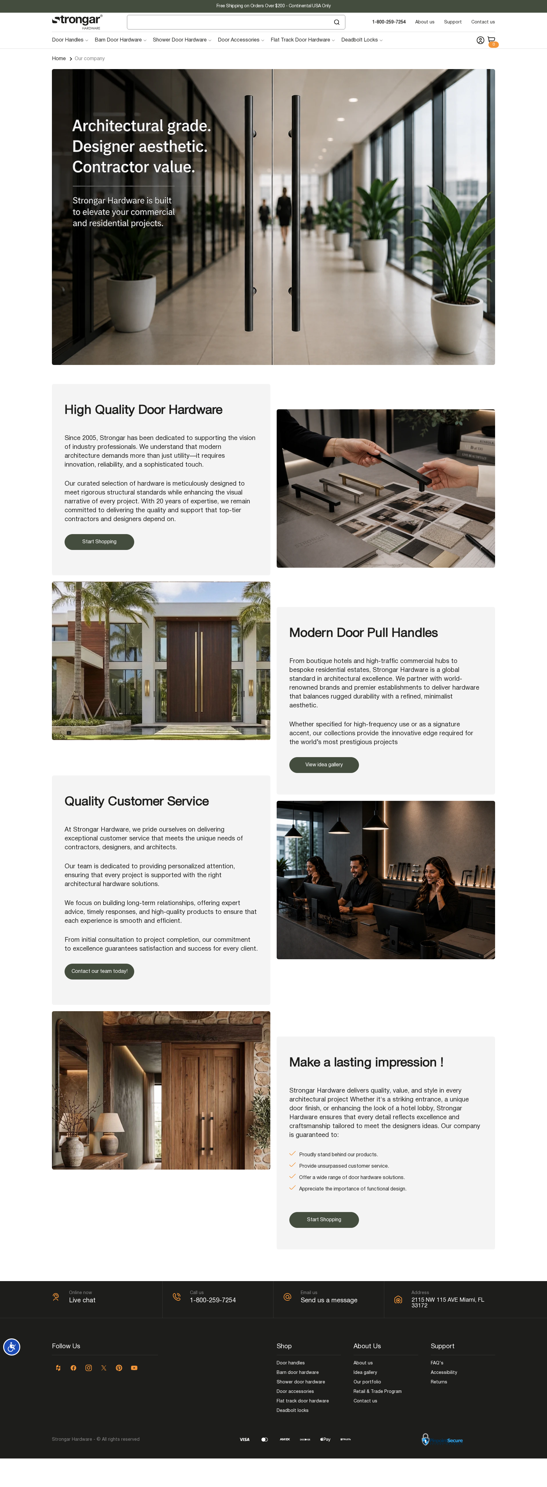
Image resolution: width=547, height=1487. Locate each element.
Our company (90, 59)
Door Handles (68, 40)
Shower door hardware (301, 1382)
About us (425, 22)
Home (59, 59)
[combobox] (236, 22)
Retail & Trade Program (378, 1392)
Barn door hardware (298, 1373)
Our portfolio (367, 1382)
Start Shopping (99, 542)
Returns (439, 1382)
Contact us (483, 22)
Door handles (291, 1363)
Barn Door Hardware (118, 40)
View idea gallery (324, 765)
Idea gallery (365, 1373)
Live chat (82, 1301)
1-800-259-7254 (389, 22)
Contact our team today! (100, 971)
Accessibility (444, 1373)
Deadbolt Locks (359, 40)
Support (453, 22)
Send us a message (329, 1301)
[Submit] (337, 22)
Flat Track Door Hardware (300, 40)
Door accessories (295, 1392)
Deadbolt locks (293, 1411)
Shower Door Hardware (180, 40)
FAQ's (437, 1363)
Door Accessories (239, 40)
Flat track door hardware (303, 1401)
